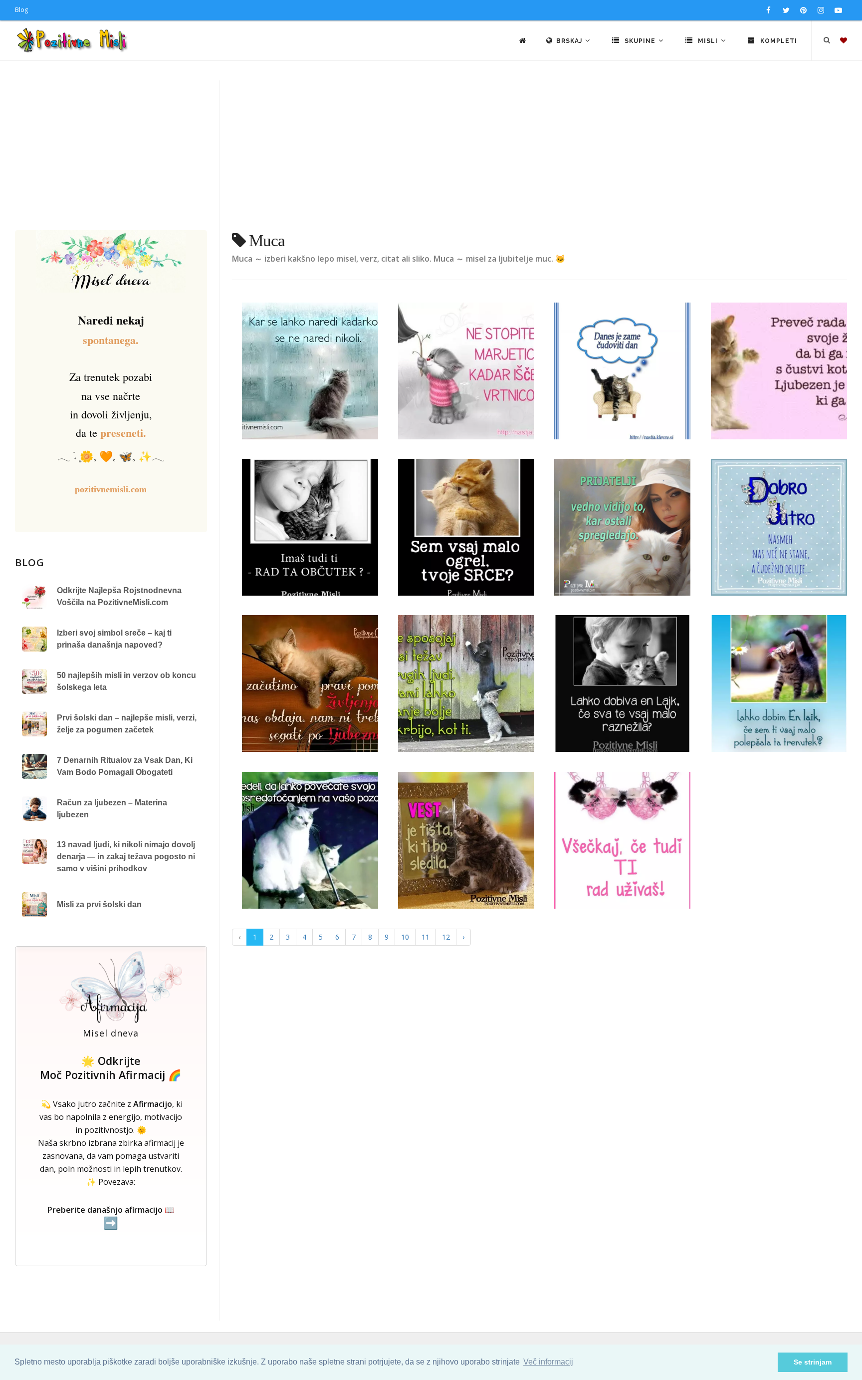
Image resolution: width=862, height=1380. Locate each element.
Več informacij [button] (548, 1362)
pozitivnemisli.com (111, 489)
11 (426, 937)
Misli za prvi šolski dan (99, 904)
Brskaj (570, 40)
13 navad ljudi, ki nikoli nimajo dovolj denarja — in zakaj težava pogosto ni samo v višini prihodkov (126, 856)
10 (405, 937)
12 (446, 937)
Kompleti (777, 40)
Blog (21, 9)
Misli (708, 40)
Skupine (640, 40)
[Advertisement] (431, 155)
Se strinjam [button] (813, 1362)
